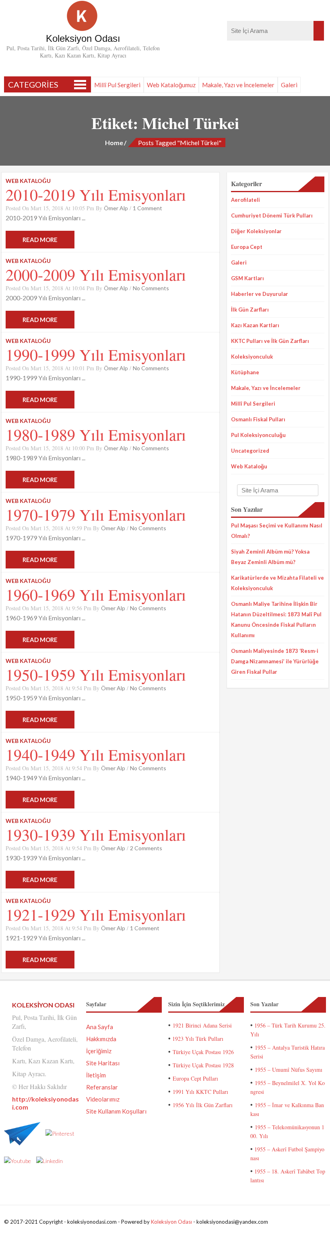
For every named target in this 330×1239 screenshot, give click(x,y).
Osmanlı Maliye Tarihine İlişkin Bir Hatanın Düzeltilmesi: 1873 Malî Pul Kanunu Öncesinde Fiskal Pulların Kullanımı (276, 619)
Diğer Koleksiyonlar (256, 231)
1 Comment (147, 208)
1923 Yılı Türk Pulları (197, 1038)
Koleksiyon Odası (171, 1221)
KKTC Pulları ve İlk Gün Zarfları (270, 341)
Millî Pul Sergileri (117, 84)
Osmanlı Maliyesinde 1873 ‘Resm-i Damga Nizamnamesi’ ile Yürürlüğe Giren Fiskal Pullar (275, 661)
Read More (40, 239)
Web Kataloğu (249, 466)
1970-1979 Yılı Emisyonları (96, 514)
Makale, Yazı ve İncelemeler (238, 84)
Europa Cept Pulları (195, 1078)
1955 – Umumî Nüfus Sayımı (288, 1069)
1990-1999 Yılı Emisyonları (96, 354)
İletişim (96, 1075)
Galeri (289, 84)
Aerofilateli (245, 200)
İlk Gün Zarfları (250, 309)
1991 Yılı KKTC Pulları (200, 1091)
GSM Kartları (247, 278)
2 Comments (146, 848)
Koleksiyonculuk (252, 356)
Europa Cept (246, 247)
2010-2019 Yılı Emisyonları (96, 194)
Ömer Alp (116, 208)
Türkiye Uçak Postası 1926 (203, 1052)
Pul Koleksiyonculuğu (258, 435)
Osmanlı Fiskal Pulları (258, 419)
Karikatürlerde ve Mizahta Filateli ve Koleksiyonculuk (277, 582)
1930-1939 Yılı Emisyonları (96, 834)
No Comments (151, 288)
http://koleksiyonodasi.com (45, 1103)
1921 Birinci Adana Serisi (202, 1025)
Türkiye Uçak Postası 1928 (203, 1065)
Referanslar (102, 1087)
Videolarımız (103, 1099)
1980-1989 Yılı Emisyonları (96, 434)
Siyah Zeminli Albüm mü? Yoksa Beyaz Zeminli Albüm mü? (270, 556)
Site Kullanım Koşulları (116, 1111)
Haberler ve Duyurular (259, 294)
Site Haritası (103, 1063)
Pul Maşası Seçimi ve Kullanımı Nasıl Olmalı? (276, 530)
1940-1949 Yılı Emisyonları (96, 754)
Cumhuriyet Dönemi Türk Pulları (272, 215)
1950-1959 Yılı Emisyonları (96, 674)
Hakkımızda (101, 1038)
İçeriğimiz (98, 1050)
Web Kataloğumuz (171, 84)
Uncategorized (250, 450)
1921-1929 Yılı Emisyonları (96, 914)
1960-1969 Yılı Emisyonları (96, 594)
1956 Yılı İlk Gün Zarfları (203, 1105)
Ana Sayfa (99, 1026)
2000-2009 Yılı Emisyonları (96, 274)
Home (114, 142)
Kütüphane (245, 372)
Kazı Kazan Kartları (255, 325)
